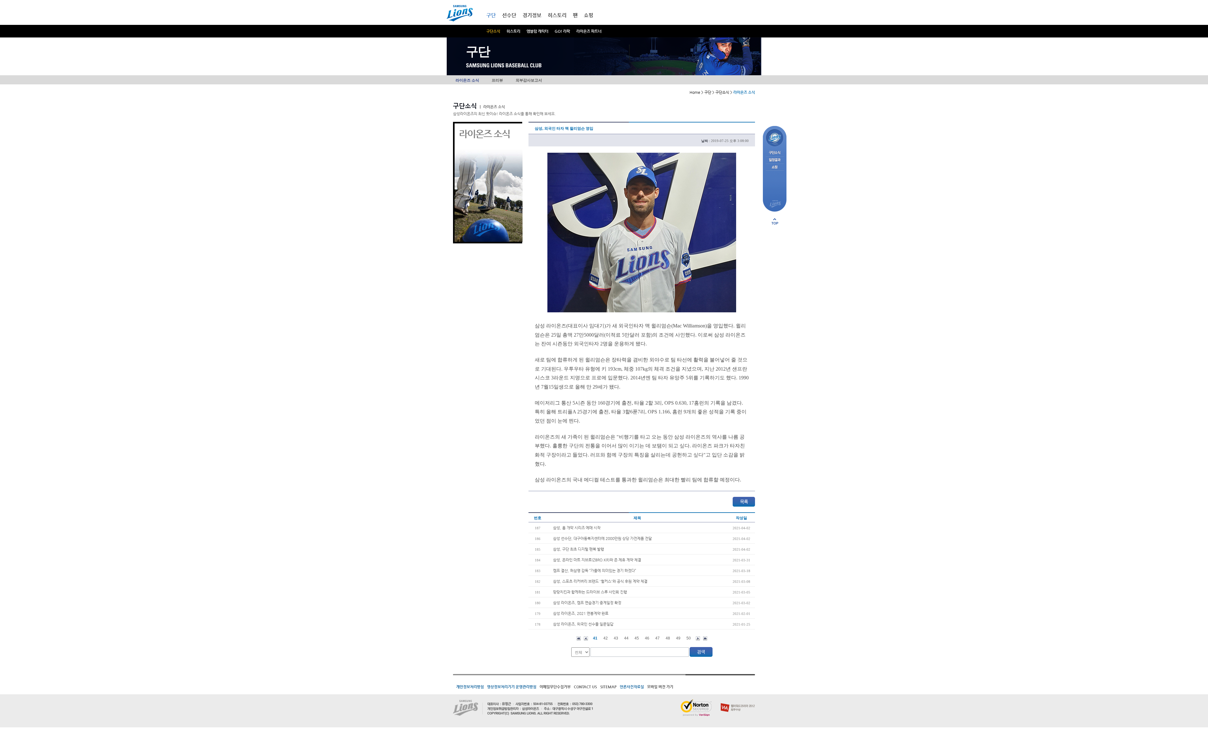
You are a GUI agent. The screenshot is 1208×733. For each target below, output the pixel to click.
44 (626, 638)
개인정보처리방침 (470, 687)
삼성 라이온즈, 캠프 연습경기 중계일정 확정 (587, 602)
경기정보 (532, 15)
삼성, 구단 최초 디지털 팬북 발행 (578, 549)
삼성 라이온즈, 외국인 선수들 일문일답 (583, 624)
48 (668, 638)
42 (605, 638)
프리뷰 (497, 80)
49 (678, 638)
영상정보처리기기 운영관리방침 (511, 687)
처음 (578, 638)
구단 (491, 15)
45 (637, 638)
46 (647, 638)
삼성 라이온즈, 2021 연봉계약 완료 (580, 613)
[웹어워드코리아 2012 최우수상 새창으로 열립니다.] (738, 702)
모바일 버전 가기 (660, 687)
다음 (698, 638)
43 (616, 638)
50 (688, 638)
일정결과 (774, 160)
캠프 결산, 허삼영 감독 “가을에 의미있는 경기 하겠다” (594, 570)
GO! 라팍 (562, 31)
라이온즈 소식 (467, 80)
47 (657, 638)
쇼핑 (588, 15)
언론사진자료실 (632, 687)
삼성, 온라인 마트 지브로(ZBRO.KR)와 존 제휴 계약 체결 (597, 560)
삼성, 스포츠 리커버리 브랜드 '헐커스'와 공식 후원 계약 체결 (600, 581)
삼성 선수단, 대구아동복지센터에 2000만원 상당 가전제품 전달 (602, 538)
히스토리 (513, 31)
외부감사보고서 (529, 80)
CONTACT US (585, 687)
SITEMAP (608, 687)
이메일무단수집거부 (555, 687)
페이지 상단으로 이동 (774, 221)
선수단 (509, 15)
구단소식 (493, 31)
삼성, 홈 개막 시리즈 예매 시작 (577, 528)
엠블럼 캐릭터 (537, 31)
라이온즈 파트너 (588, 31)
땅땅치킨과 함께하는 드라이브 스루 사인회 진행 (590, 592)
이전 (586, 638)
